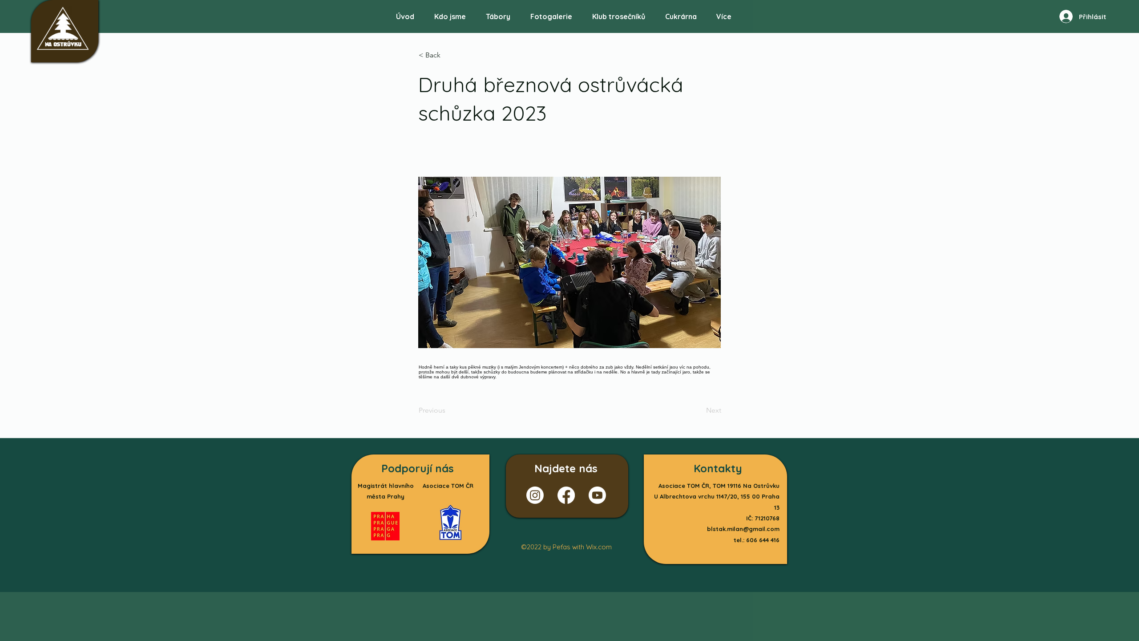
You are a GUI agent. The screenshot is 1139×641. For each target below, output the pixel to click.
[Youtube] (597, 495)
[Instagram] (535, 495)
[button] (551, 12)
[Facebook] (566, 495)
